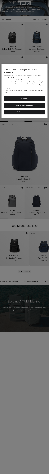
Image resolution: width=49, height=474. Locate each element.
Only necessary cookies (24, 105)
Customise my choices (24, 112)
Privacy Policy (27, 90)
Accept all (24, 98)
